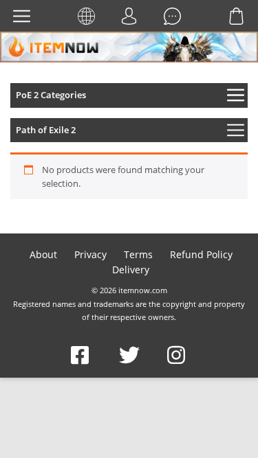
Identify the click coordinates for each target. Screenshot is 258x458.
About (43, 254)
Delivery (130, 269)
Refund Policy (201, 254)
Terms (138, 254)
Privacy (90, 254)
